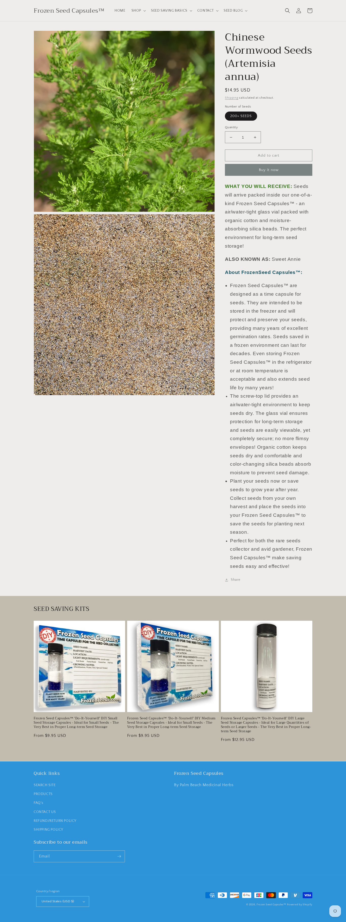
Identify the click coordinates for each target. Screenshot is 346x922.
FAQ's (38, 803)
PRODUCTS (43, 794)
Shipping (231, 97)
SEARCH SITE (45, 785)
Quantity (231, 127)
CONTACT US (45, 812)
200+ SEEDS (241, 116)
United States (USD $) (58, 901)
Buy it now (269, 170)
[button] (138, 10)
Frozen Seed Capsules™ (271, 904)
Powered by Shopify (299, 904)
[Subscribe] (119, 856)
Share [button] (235, 580)
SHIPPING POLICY (48, 830)
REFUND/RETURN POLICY (55, 821)
